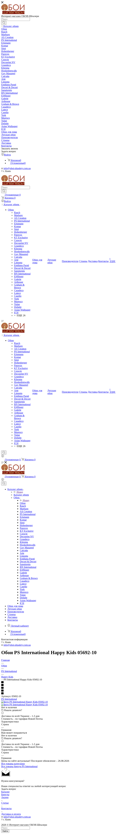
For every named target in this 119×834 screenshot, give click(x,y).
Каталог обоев (21, 494)
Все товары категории (13, 763)
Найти (5, 831)
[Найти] (3, 23)
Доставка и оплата (11, 814)
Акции (5, 797)
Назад (20, 492)
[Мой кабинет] (2, 456)
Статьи (5, 803)
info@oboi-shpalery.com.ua (17, 168)
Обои (23, 503)
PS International (9, 699)
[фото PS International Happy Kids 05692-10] (24, 702)
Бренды (5, 794)
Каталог (5, 791)
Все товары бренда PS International (19, 766)
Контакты (6, 808)
